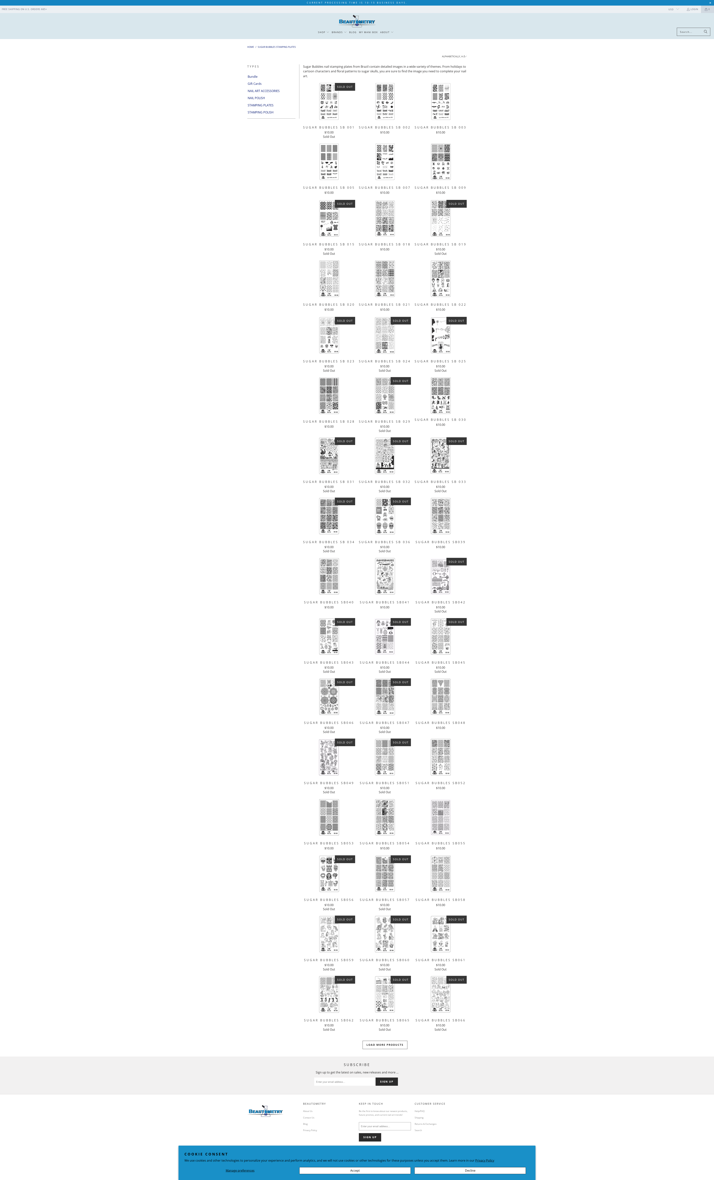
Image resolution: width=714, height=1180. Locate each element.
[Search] (705, 32)
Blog (305, 1124)
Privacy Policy (484, 1160)
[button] (323, 32)
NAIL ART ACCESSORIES (264, 91)
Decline (470, 1170)
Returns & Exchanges (426, 1124)
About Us (308, 1111)
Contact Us (308, 1117)
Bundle (253, 77)
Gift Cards (255, 84)
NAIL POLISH (256, 98)
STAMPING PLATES (261, 105)
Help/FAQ (419, 1111)
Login (694, 9)
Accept (355, 1170)
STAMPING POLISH (261, 112)
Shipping (419, 1117)
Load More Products (384, 1044)
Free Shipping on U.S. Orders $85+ (24, 9)
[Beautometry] (357, 21)
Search (418, 1130)
